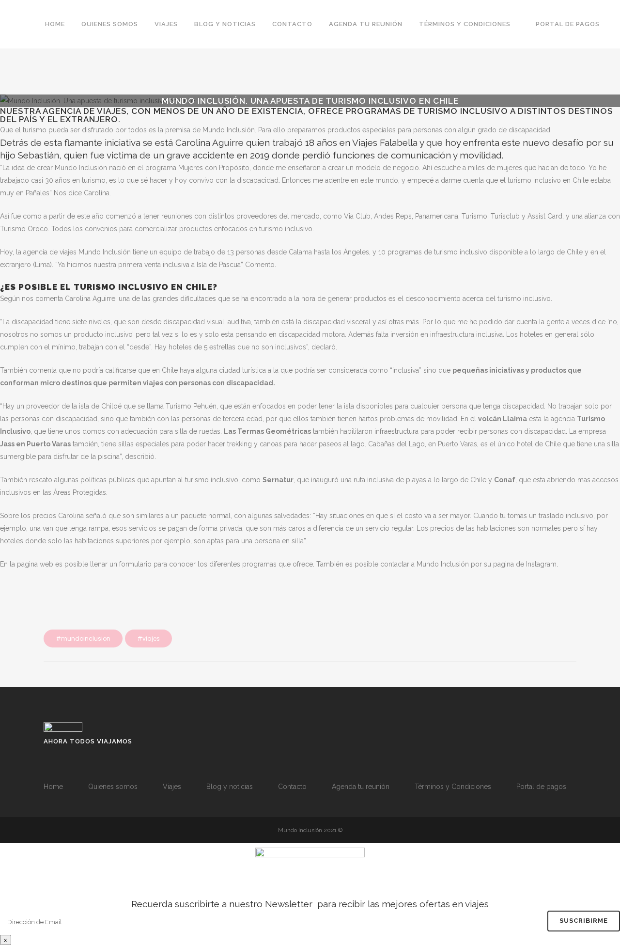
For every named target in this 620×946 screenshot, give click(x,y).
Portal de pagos (541, 786)
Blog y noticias (229, 786)
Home (53, 786)
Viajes (172, 786)
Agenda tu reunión (360, 786)
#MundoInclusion (83, 638)
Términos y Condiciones (453, 786)
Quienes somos (113, 786)
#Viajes (148, 638)
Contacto (292, 786)
